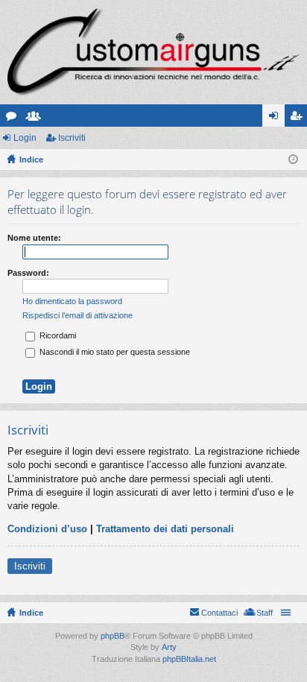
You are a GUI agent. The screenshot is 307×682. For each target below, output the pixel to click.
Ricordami (56, 335)
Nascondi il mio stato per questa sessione (113, 351)
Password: (28, 272)
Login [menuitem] (276, 118)
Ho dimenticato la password (72, 301)
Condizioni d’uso (47, 528)
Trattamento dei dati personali (165, 528)
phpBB (112, 635)
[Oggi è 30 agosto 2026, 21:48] (293, 159)
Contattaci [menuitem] (219, 612)
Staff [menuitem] (264, 612)
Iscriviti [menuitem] (299, 118)
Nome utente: (34, 237)
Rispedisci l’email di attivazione (77, 315)
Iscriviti (72, 138)
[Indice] (153, 52)
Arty (169, 646)
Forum (14, 118)
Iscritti (36, 118)
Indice (31, 612)
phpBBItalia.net (189, 658)
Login (25, 138)
